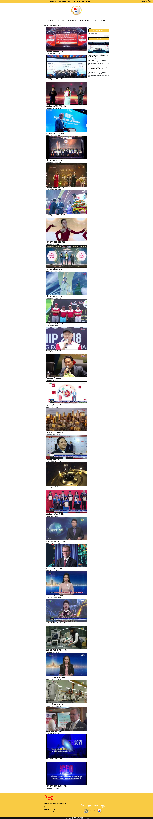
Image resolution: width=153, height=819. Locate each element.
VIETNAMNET (88, 1)
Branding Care (84, 20)
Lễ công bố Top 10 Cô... (55, 514)
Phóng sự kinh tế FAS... (55, 432)
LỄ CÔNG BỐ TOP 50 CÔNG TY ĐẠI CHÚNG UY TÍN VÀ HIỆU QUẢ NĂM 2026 (98, 67)
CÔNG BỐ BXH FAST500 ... (56, 650)
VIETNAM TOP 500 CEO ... (56, 242)
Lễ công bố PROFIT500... (56, 106)
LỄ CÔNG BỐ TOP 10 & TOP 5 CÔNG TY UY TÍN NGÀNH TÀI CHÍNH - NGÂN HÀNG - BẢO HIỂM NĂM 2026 (98, 55)
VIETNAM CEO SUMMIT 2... (56, 759)
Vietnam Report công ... (55, 405)
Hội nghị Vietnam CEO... (55, 133)
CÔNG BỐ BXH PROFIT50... (57, 623)
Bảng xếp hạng (71, 20)
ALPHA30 (78, 1)
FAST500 (64, 1)
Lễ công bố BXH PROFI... (55, 460)
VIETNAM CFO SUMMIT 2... (56, 786)
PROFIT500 (69, 1)
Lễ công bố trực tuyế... (55, 487)
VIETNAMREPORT (53, 1)
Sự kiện (103, 20)
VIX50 (74, 1)
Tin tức (95, 20)
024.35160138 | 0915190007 (51, 807)
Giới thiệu (61, 20)
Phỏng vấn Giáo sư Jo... (55, 731)
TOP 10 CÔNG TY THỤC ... (56, 595)
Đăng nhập (145, 1)
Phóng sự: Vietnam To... (55, 351)
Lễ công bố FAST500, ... (55, 79)
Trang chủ (51, 20)
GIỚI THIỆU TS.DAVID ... (55, 568)
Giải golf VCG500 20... (55, 323)
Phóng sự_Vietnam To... (55, 378)
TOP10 (83, 1)
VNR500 (59, 1)
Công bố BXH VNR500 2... (56, 677)
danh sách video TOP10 (55, 25)
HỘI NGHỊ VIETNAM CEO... (56, 541)
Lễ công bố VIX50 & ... (55, 269)
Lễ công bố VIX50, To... (55, 51)
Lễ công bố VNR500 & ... (55, 188)
